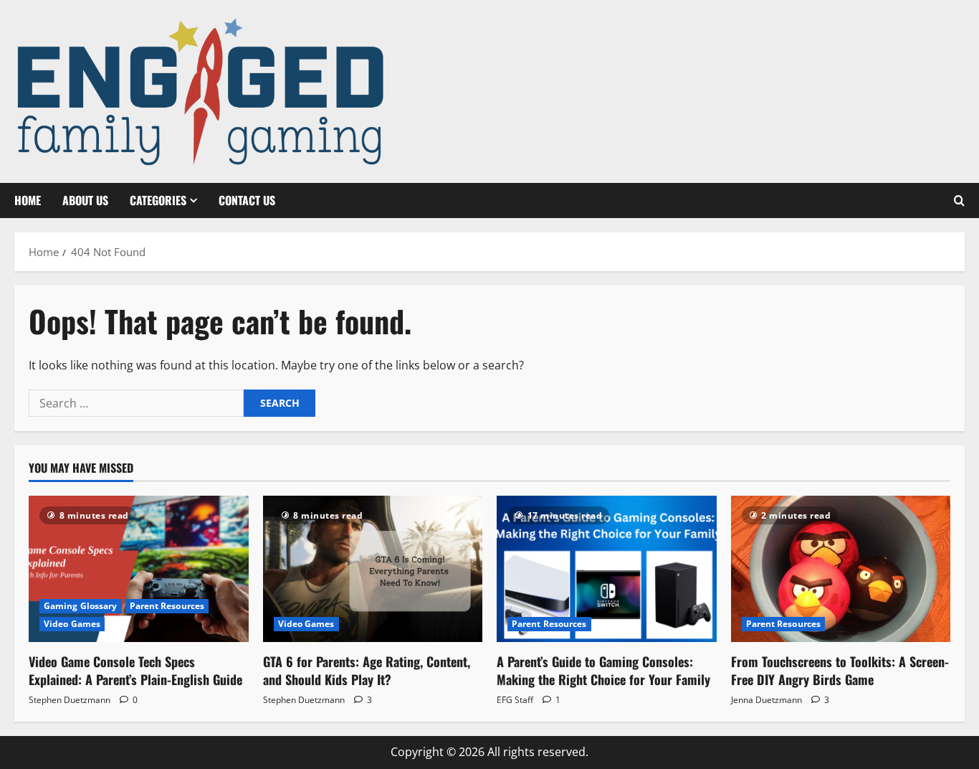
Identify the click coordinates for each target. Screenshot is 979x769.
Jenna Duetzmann (766, 700)
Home (27, 200)
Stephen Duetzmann (69, 700)
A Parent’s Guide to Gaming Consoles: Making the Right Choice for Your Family (603, 670)
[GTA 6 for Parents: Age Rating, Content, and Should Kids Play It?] (373, 569)
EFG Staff (515, 700)
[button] (959, 200)
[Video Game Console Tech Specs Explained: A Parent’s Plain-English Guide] (139, 569)
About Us (85, 200)
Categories (158, 200)
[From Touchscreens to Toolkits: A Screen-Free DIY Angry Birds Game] (841, 569)
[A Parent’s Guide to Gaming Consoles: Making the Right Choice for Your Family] (607, 569)
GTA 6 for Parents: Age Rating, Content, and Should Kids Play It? (366, 670)
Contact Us (247, 200)
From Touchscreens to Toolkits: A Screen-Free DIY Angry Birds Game (840, 670)
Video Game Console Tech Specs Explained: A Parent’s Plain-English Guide (135, 670)
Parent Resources (167, 606)
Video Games (72, 624)
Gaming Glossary (81, 606)
